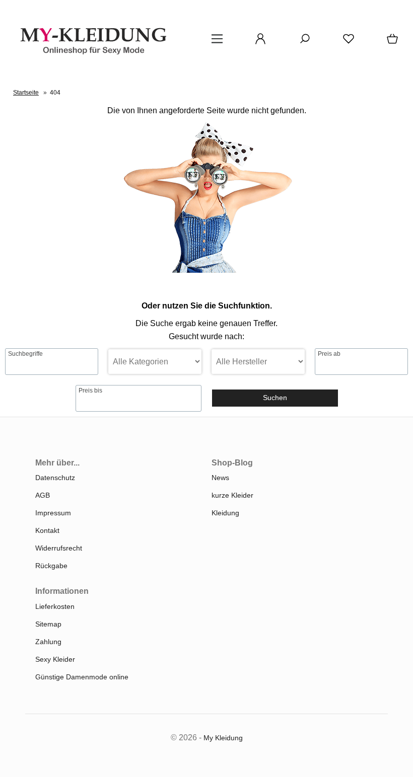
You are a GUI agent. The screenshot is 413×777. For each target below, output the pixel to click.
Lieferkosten (55, 606)
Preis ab (329, 354)
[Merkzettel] (345, 42)
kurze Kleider (232, 495)
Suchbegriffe (25, 354)
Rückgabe (51, 566)
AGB (42, 495)
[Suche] (302, 42)
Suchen (275, 398)
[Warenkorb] (390, 42)
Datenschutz (55, 478)
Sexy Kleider (55, 659)
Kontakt (47, 530)
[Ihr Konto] (257, 42)
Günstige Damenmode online (81, 677)
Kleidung (225, 513)
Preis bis (90, 390)
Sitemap (48, 624)
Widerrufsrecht (58, 548)
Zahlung (48, 642)
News (220, 478)
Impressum (53, 513)
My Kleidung (223, 738)
